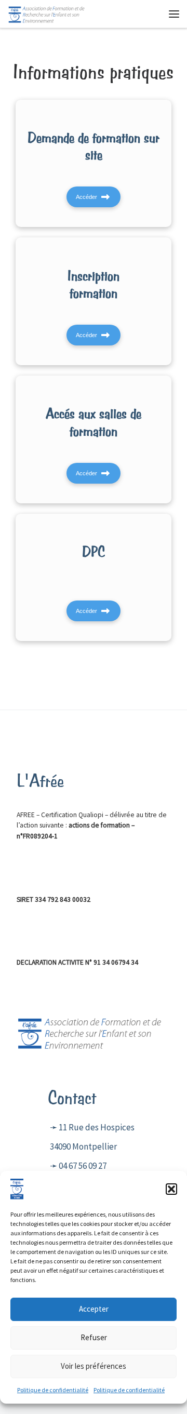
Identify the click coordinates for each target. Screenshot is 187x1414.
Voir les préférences (93, 1366)
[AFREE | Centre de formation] (47, 12)
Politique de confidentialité (52, 1390)
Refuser (94, 1337)
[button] (171, 1189)
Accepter (94, 1309)
